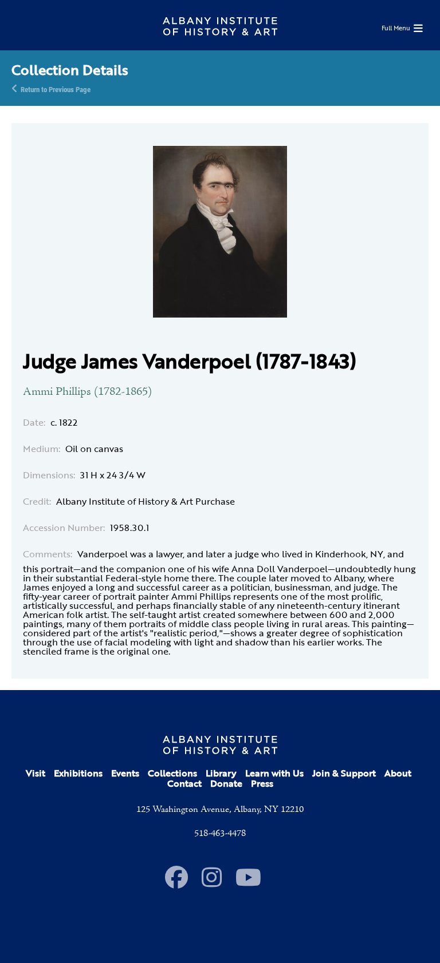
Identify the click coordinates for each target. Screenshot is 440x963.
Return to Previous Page (56, 88)
